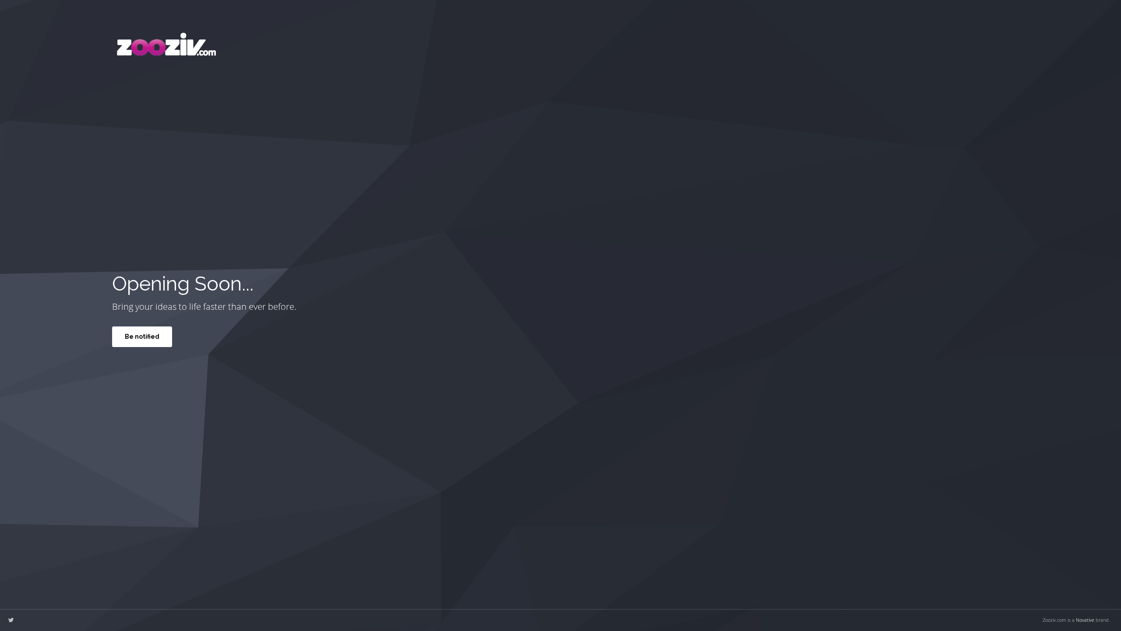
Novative (1085, 620)
